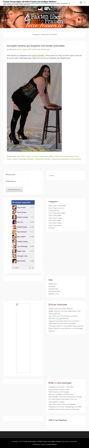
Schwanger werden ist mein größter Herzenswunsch (66, 326)
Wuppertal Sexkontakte (60, 159)
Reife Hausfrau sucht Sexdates (59, 392)
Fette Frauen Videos (55, 218)
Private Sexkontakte (42, 49)
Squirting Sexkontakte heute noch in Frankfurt (64, 321)
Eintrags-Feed (53, 289)
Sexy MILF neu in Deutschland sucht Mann (63, 316)
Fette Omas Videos (55, 223)
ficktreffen (30, 159)
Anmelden (52, 286)
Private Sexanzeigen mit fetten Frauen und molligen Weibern (29, 2)
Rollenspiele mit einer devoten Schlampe (62, 323)
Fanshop (51, 228)
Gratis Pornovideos (55, 225)
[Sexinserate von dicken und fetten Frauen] (44, 17)
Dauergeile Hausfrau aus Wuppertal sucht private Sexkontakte (35, 46)
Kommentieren (75, 159)
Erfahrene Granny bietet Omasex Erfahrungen (64, 409)
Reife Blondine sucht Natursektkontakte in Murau (65, 397)
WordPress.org (54, 294)
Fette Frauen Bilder (46, 156)
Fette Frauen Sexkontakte (63, 156)
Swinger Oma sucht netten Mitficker (61, 309)
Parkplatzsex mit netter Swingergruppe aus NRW (65, 407)
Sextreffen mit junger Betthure (59, 318)
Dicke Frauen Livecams (29, 156)
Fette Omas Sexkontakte (57, 213)
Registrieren (53, 284)
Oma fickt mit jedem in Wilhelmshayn (61, 394)
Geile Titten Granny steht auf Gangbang (62, 404)
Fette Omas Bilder (55, 220)
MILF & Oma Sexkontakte (61, 383)
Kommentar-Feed (54, 291)
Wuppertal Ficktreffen (43, 159)
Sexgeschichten (54, 210)
